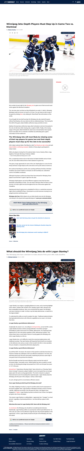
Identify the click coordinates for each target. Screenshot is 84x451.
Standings (33, 2)
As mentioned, (13, 408)
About (10, 439)
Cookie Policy (56, 441)
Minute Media (9, 447)
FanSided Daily (70, 439)
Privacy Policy (30, 441)
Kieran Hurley (12, 29)
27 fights (17, 392)
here (21, 114)
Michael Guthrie (12, 257)
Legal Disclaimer (70, 441)
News (17, 2)
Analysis (15, 429)
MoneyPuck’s (12, 369)
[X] (75, 1)
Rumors (22, 2)
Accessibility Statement (15, 444)
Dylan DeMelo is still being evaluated (18, 147)
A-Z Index (29, 444)
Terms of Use (42, 441)
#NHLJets (12, 152)
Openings (29, 439)
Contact (41, 439)
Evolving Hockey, (36, 327)
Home (10, 241)
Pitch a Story (12, 441)
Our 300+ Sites (57, 439)
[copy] (17, 33)
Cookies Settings (43, 444)
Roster (39, 2)
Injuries (44, 2)
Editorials (15, 241)
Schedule (27, 2)
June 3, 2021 (28, 155)
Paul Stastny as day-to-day (41, 145)
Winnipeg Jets (30, 105)
